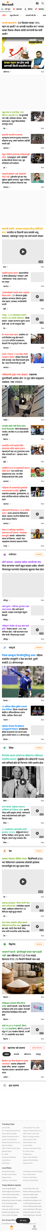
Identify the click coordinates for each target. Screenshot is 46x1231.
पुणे (4, 167)
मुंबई (4, 309)
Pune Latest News (29, 1174)
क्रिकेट (5, 700)
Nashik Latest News (30, 1177)
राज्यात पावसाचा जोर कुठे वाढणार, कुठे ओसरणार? (12, 1194)
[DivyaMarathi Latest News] (8, 4)
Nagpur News (6, 1177)
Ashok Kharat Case (29, 1142)
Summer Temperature (9, 1139)
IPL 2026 (5, 1154)
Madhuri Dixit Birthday (30, 1160)
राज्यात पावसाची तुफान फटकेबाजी (32, 1215)
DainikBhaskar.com (8, 1223)
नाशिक (5, 420)
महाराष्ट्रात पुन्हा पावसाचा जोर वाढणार (12, 1200)
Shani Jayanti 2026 (29, 1139)
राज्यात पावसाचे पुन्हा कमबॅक (9, 1203)
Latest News (6, 1160)
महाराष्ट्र (6, 148)
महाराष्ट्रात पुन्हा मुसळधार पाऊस (10, 1212)
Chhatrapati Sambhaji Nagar (32, 1171)
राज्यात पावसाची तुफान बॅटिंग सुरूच (32, 1209)
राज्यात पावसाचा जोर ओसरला (10, 1215)
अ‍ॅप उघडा (23, 1220)
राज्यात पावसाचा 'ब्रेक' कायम (31, 1189)
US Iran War (6, 1128)
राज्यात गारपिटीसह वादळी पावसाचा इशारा (33, 1206)
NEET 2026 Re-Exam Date (11, 1148)
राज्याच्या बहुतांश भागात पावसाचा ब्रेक (12, 1192)
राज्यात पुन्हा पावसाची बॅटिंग (30, 1197)
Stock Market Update (9, 1133)
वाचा (11, 1229)
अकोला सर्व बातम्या (37, 1048)
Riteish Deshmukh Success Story (12, 1142)
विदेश (5, 801)
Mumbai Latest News (9, 1174)
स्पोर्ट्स (5, 720)
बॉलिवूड (5, 600)
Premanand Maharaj (9, 1157)
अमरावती (16, 1054)
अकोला (6, 1054)
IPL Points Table (28, 1151)
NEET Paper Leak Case (31, 1133)
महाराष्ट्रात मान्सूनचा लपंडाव (30, 1194)
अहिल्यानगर (27, 1054)
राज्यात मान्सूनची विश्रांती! (9, 1189)
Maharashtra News (8, 1171)
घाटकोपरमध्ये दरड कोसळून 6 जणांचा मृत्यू (33, 1200)
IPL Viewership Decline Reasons (12, 1131)
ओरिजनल (6, 72)
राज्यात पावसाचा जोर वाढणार (9, 1197)
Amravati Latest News (30, 1180)
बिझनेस (5, 439)
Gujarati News (28, 1163)
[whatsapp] (38, 71)
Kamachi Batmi (7, 1145)
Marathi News (7, 1151)
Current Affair (27, 1145)
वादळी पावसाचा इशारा (7, 1206)
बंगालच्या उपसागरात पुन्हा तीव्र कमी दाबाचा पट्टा (33, 1192)
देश (4, 128)
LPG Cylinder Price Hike (31, 1128)
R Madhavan (27, 1154)
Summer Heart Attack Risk (32, 1148)
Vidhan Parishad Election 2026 (33, 1131)
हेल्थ (4, 267)
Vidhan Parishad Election (10, 1136)
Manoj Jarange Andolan (31, 1136)
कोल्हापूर (38, 1054)
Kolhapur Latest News (9, 1180)
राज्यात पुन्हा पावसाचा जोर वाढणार (11, 1209)
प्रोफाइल (34, 1229)
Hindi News (6, 1163)
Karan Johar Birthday (30, 1157)
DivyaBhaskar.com (29, 1223)
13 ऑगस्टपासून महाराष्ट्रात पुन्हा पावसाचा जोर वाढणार (33, 1203)
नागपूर (5, 546)
